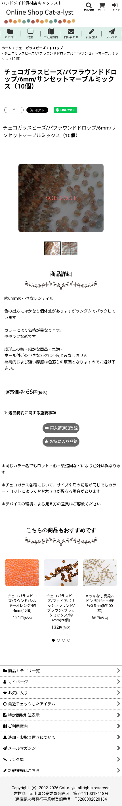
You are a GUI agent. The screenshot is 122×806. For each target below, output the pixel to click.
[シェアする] (14, 110)
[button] (88, 6)
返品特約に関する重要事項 (32, 413)
